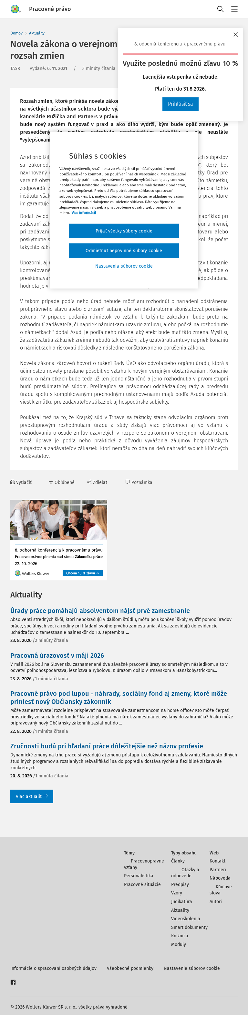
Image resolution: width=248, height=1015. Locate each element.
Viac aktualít (29, 796)
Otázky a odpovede (185, 873)
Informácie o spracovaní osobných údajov (53, 968)
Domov (16, 33)
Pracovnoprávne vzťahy (144, 864)
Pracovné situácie (142, 884)
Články (178, 861)
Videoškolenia (185, 918)
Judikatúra (181, 901)
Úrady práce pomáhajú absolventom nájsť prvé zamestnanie (100, 611)
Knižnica (179, 936)
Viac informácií (84, 213)
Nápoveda (220, 878)
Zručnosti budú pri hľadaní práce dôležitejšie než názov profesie (106, 746)
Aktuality (37, 33)
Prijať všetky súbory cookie (124, 231)
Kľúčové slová (221, 890)
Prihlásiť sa (180, 104)
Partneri (218, 869)
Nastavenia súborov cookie (124, 266)
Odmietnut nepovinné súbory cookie (124, 250)
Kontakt (217, 861)
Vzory (176, 893)
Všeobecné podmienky (130, 968)
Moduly (178, 944)
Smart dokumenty (189, 927)
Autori (216, 901)
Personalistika (138, 876)
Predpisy (180, 884)
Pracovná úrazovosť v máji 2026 (57, 655)
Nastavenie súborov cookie (192, 968)
